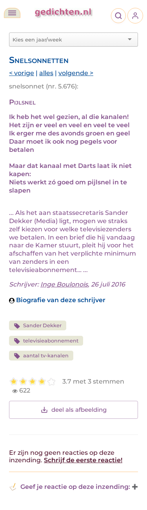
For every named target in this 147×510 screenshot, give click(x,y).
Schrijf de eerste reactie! (83, 460)
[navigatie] (12, 13)
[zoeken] (118, 15)
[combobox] (69, 39)
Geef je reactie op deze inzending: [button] (75, 486)
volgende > (75, 73)
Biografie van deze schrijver (60, 300)
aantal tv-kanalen (46, 356)
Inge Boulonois (64, 284)
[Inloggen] (135, 15)
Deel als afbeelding (79, 409)
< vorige (21, 73)
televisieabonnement (50, 341)
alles (46, 73)
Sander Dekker (42, 325)
